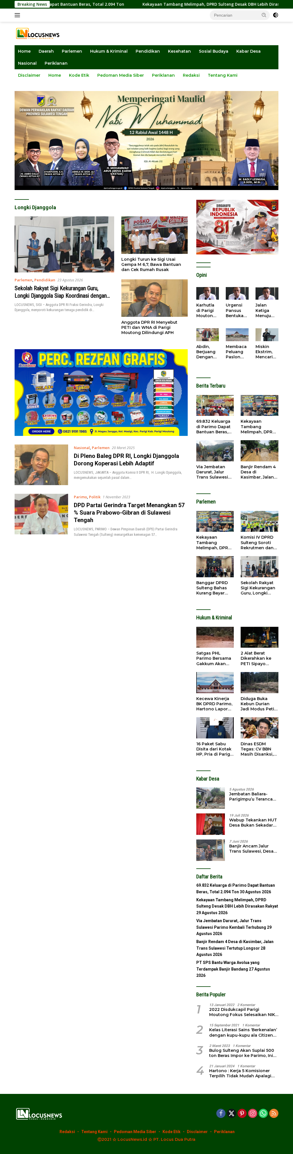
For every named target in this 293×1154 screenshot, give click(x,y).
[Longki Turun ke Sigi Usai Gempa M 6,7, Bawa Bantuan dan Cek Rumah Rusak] (154, 235)
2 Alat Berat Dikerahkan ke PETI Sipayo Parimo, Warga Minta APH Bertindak (256, 658)
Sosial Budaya (213, 51)
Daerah (46, 51)
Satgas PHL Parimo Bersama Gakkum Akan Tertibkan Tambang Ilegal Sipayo (213, 658)
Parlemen (72, 51)
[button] (264, 14)
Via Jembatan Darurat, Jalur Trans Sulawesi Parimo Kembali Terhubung (213, 472)
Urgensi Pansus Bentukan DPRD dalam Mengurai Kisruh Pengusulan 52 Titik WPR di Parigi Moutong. (237, 310)
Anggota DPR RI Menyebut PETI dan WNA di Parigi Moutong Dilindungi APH (149, 327)
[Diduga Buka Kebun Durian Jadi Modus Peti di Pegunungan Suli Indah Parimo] (259, 682)
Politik (94, 496)
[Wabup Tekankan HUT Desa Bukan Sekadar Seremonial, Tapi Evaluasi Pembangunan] (210, 824)
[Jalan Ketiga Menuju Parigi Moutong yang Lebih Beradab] (267, 293)
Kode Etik (79, 75)
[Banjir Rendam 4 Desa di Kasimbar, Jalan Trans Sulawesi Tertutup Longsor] (259, 450)
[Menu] (18, 15)
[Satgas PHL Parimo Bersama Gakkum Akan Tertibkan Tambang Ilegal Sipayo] (215, 637)
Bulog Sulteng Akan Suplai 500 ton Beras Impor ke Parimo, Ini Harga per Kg (241, 1053)
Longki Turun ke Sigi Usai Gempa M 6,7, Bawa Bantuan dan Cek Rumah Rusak (151, 264)
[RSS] (273, 1114)
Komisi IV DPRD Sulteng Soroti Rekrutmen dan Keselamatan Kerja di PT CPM (257, 542)
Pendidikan (148, 51)
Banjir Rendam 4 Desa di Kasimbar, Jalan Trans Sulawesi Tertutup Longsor (259, 472)
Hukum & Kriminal (109, 51)
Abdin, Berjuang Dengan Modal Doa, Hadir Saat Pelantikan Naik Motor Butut (207, 352)
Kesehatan (179, 51)
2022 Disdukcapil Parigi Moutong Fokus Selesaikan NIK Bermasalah (242, 1012)
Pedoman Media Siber (120, 75)
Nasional (27, 63)
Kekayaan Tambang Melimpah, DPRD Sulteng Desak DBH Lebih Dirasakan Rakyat (189, 4)
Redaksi (191, 75)
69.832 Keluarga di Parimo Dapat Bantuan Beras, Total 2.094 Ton (213, 426)
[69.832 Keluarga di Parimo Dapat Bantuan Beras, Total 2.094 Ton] (215, 405)
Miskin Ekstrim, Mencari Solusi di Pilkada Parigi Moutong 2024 (265, 352)
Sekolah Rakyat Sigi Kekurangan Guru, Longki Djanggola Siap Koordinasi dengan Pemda (61, 296)
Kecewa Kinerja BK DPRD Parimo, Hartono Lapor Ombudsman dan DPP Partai (214, 704)
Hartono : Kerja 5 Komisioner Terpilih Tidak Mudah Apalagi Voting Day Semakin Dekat (240, 1073)
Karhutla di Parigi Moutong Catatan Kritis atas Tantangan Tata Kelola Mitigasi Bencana (206, 310)
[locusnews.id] (39, 33)
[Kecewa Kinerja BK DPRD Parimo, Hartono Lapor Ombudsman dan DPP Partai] (215, 682)
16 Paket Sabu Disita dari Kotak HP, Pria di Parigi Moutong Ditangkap (213, 749)
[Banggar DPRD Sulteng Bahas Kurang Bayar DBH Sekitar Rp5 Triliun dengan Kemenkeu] (215, 566)
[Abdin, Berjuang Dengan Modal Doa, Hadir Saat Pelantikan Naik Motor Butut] (207, 334)
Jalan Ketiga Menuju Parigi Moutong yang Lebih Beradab (265, 310)
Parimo (80, 496)
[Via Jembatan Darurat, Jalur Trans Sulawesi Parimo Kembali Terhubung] (215, 450)
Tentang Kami (222, 75)
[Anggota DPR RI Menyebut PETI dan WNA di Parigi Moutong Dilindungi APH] (154, 298)
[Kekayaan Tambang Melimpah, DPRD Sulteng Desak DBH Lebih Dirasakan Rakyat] (259, 405)
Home (24, 51)
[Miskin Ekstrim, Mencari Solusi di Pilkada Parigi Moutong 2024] (267, 334)
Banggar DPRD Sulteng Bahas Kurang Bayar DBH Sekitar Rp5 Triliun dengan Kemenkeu (213, 588)
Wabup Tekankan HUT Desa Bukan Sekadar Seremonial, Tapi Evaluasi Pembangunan (253, 822)
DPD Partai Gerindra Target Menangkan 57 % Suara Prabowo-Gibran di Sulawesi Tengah (129, 512)
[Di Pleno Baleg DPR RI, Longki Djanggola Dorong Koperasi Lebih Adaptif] (41, 464)
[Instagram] (252, 1114)
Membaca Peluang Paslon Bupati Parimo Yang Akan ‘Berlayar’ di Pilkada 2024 (237, 352)
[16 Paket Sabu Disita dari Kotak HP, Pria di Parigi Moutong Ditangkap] (215, 727)
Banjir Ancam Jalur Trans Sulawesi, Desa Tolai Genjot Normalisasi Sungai (251, 848)
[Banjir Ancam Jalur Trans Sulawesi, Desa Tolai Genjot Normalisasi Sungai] (210, 850)
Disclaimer (29, 75)
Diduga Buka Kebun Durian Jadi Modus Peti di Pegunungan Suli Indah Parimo (259, 704)
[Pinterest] (242, 1114)
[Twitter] (231, 1114)
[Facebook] (220, 1114)
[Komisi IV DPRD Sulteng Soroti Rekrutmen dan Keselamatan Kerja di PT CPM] (259, 521)
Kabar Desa (248, 51)
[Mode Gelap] (275, 15)
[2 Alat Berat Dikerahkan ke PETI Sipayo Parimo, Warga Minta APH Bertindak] (259, 637)
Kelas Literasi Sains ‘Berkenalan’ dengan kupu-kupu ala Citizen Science (243, 1032)
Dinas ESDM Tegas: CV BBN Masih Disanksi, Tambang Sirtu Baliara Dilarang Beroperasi (257, 749)
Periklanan (56, 63)
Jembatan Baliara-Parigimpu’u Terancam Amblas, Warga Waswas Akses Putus (253, 796)
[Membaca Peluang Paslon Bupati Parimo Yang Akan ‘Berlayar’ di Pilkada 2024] (237, 334)
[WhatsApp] (263, 1114)
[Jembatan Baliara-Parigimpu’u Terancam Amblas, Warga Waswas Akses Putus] (210, 798)
